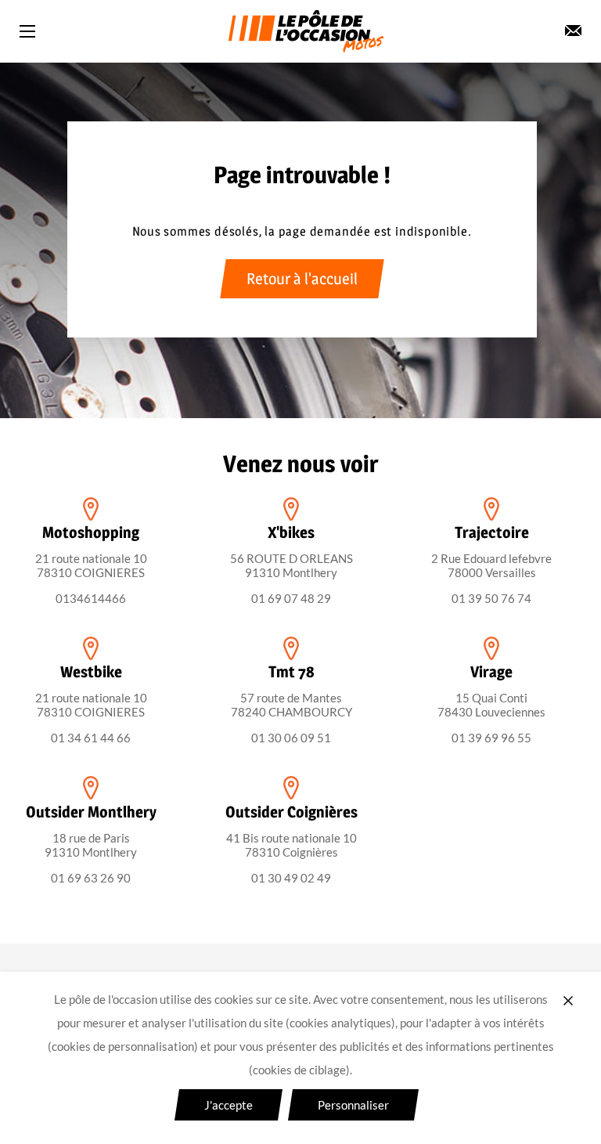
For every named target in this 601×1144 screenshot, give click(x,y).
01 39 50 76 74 (491, 598)
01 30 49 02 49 (291, 878)
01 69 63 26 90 (91, 878)
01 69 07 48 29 (291, 598)
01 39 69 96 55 (491, 738)
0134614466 (91, 598)
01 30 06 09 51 (291, 738)
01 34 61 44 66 (91, 738)
